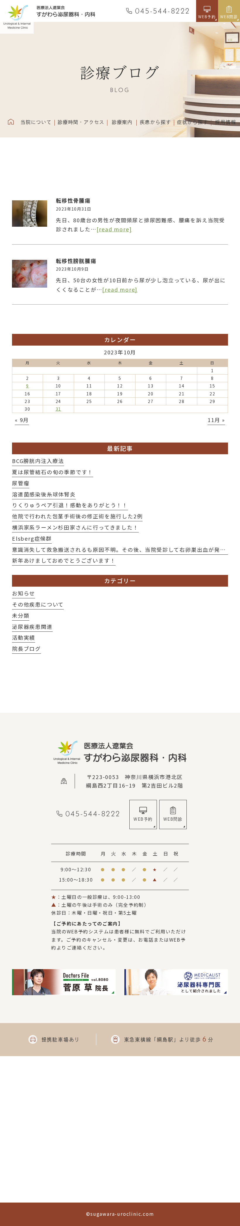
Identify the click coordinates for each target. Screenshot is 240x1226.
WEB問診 (172, 819)
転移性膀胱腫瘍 (76, 260)
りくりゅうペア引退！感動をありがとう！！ (70, 505)
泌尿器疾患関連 (32, 626)
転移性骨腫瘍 (73, 200)
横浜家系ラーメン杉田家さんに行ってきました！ (75, 527)
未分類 (20, 615)
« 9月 (22, 420)
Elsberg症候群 (32, 538)
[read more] (114, 229)
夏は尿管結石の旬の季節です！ (52, 472)
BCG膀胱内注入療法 (38, 461)
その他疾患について (38, 604)
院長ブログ (26, 648)
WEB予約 (142, 819)
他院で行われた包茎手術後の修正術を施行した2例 (77, 516)
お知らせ (23, 593)
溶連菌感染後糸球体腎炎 (44, 494)
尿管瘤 (20, 483)
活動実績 (23, 637)
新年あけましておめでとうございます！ (64, 560)
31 (58, 409)
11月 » (216, 420)
